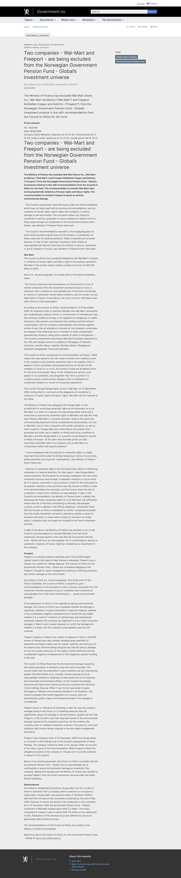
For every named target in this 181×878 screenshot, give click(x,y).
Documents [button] (47, 19)
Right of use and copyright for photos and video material (90, 865)
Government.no (51, 11)
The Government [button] (112, 19)
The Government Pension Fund (130, 61)
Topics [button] (28, 19)
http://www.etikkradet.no (48, 838)
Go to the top (63, 845)
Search (152, 11)
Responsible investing (126, 57)
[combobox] (119, 12)
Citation (144, 27)
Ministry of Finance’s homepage (40, 828)
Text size (141, 4)
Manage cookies (79, 870)
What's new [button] (68, 19)
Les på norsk (29, 87)
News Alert (76, 861)
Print (155, 27)
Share (132, 27)
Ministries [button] (88, 19)
